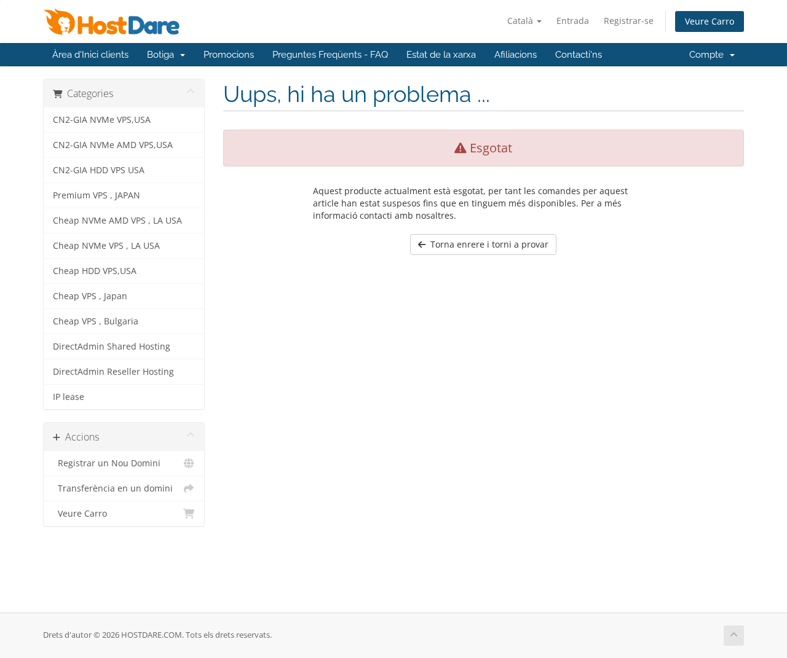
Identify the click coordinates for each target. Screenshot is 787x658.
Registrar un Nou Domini (106, 463)
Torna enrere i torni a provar (486, 244)
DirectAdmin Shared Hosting (111, 346)
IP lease (68, 396)
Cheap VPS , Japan (90, 296)
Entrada (572, 20)
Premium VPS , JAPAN (96, 195)
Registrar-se (629, 20)
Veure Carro (709, 21)
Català (521, 20)
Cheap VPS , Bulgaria (95, 321)
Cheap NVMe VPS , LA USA (106, 245)
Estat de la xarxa (441, 54)
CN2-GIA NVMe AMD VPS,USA (113, 145)
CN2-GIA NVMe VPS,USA (102, 119)
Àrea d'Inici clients (90, 54)
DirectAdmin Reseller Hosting (113, 371)
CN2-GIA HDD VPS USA (98, 170)
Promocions (229, 54)
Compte (709, 54)
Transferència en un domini (113, 488)
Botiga (163, 54)
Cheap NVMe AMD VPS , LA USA (117, 220)
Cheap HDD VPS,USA (94, 270)
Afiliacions (515, 54)
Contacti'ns (578, 54)
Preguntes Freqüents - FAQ (330, 54)
